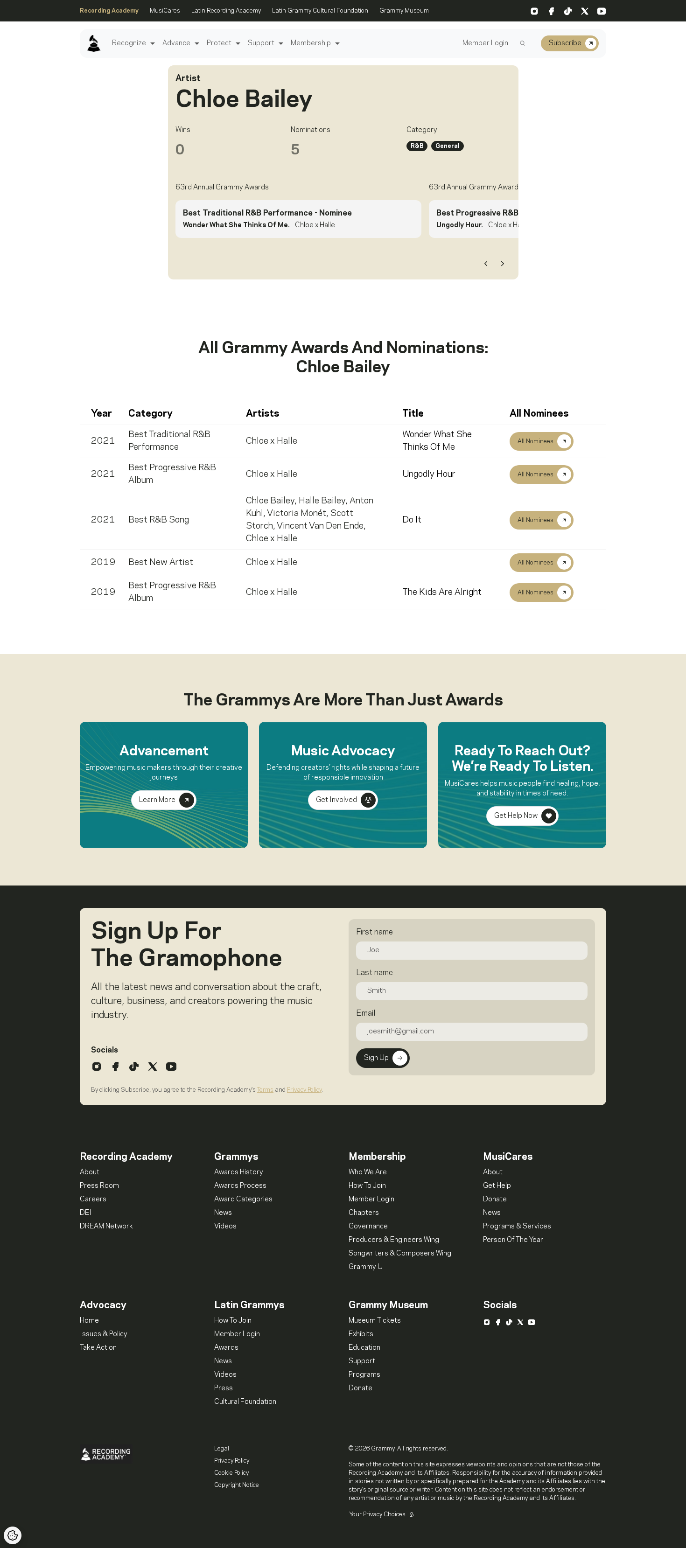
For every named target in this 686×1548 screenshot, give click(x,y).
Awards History (238, 1172)
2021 (103, 441)
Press (223, 1388)
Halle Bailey (322, 501)
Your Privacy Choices (378, 1514)
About (89, 1172)
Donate (495, 1199)
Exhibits (361, 1334)
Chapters (364, 1213)
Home (89, 1321)
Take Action (98, 1348)
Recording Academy (109, 11)
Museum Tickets (375, 1321)
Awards (226, 1348)
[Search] (523, 43)
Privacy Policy (304, 1090)
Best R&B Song (158, 520)
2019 (103, 562)
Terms (265, 1090)
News (223, 1213)
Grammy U (366, 1267)
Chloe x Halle (271, 441)
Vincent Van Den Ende (320, 526)
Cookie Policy (231, 1473)
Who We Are (368, 1172)
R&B (417, 146)
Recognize (129, 43)
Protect (219, 43)
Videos (225, 1226)
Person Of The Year (513, 1240)
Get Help (497, 1186)
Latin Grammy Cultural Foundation (320, 11)
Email (365, 1013)
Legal (221, 1448)
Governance (368, 1226)
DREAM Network (106, 1226)
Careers (93, 1199)
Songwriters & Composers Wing (400, 1253)
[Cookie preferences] (12, 1535)
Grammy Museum (404, 11)
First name (374, 932)
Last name (374, 972)
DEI (85, 1213)
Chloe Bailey (270, 501)
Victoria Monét (296, 513)
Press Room (99, 1186)
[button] (151, 43)
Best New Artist (160, 562)
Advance (176, 43)
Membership (311, 43)
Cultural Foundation (245, 1402)
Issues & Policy (103, 1334)
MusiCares (165, 11)
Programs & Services (517, 1226)
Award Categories (243, 1199)
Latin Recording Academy (226, 11)
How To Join (367, 1186)
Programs (364, 1375)
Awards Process (240, 1186)
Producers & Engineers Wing (394, 1240)
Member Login (485, 43)
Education (364, 1348)
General (447, 146)
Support (261, 43)
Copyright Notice (236, 1485)
